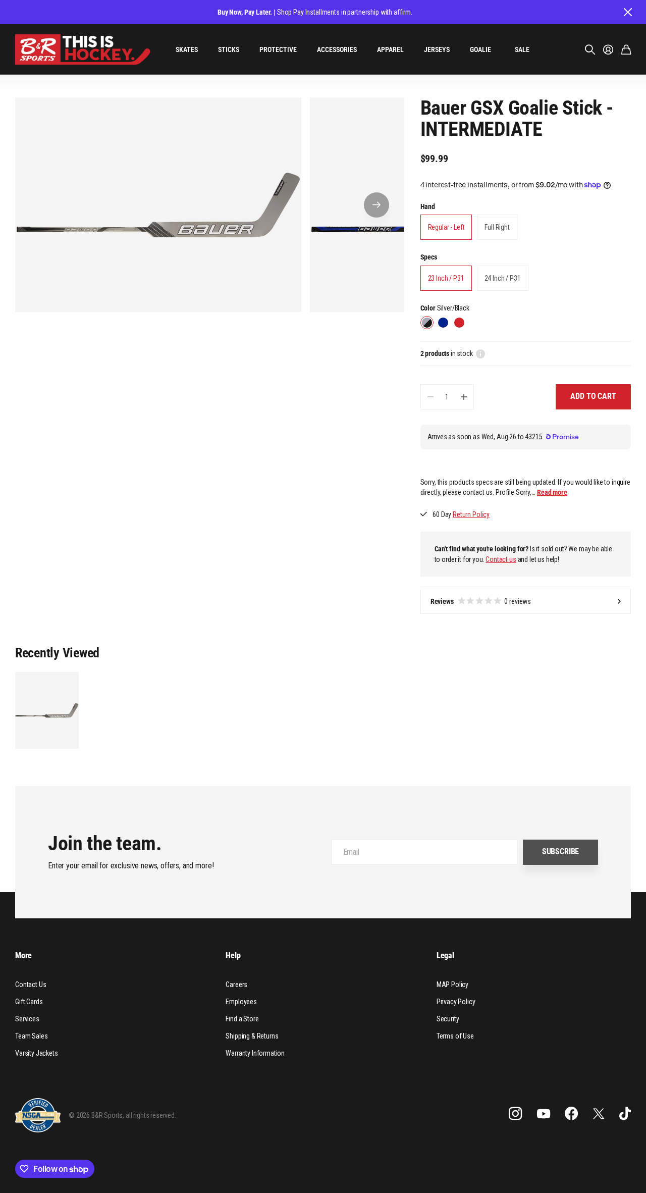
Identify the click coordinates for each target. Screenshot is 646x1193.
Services (27, 1019)
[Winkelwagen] (626, 49)
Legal (445, 955)
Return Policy (471, 514)
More (23, 955)
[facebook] (571, 1113)
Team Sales (31, 1036)
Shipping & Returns (252, 1036)
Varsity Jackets (36, 1053)
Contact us (501, 559)
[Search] (590, 49)
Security (448, 1019)
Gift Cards (28, 1002)
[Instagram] (515, 1113)
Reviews (480, 601)
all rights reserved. (151, 1115)
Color (444, 308)
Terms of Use (455, 1036)
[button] (376, 204)
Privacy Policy (456, 1002)
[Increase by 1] (463, 396)
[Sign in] (608, 49)
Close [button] (627, 12)
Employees (241, 1002)
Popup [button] (480, 353)
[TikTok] (625, 1113)
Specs (428, 257)
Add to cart (593, 396)
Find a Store (242, 1019)
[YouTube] (543, 1113)
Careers (236, 984)
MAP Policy (452, 984)
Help (233, 955)
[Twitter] (598, 1113)
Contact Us (30, 984)
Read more (552, 492)
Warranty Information (255, 1053)
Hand (427, 206)
